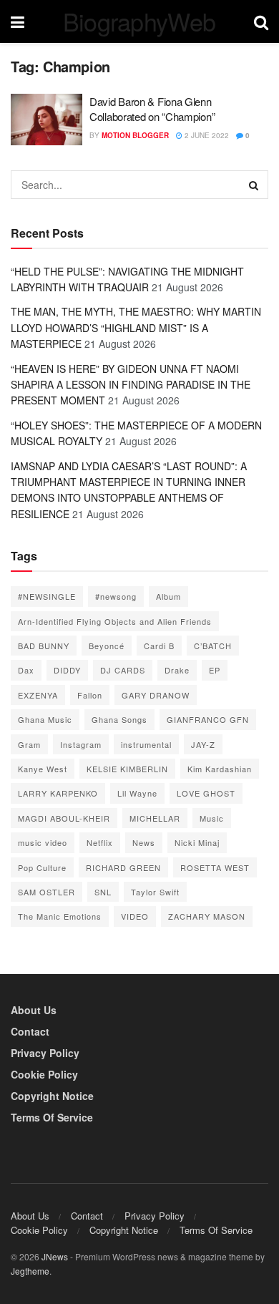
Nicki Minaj (197, 842)
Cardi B (159, 645)
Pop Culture (42, 867)
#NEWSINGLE (47, 596)
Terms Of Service (52, 1117)
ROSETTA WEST (215, 867)
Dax (26, 670)
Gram (29, 744)
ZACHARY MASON (206, 916)
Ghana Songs (119, 719)
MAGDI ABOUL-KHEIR (64, 818)
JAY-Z (203, 744)
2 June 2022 (205, 135)
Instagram (81, 744)
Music (212, 818)
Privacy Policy (45, 1053)
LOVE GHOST (206, 793)
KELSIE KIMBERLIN (127, 768)
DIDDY (67, 670)
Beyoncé (106, 645)
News (143, 842)
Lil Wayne (137, 793)
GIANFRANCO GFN (208, 719)
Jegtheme (30, 1271)
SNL (103, 891)
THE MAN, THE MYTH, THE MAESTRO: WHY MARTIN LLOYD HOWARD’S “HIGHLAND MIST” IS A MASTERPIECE (136, 327)
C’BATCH (213, 645)
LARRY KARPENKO (58, 793)
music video (42, 842)
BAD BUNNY (43, 645)
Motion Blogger (135, 135)
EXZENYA (38, 695)
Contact (30, 1031)
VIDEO (135, 916)
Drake (177, 670)
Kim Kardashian (219, 768)
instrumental (146, 744)
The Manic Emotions (60, 916)
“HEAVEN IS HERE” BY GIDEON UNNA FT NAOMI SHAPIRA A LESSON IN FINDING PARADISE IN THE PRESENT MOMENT (130, 384)
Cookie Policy (44, 1074)
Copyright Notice (52, 1096)
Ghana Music (45, 719)
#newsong (116, 596)
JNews (54, 1256)
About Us (34, 1010)
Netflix (100, 842)
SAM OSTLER (46, 891)
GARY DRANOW (156, 695)
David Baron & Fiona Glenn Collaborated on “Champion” (152, 109)
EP (214, 670)
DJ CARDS (122, 670)
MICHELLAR (154, 818)
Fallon (89, 695)
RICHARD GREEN (123, 867)
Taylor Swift (155, 891)
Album (168, 596)
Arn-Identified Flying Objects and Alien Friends (115, 621)
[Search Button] (254, 184)
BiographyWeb (139, 21)
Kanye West (42, 768)
